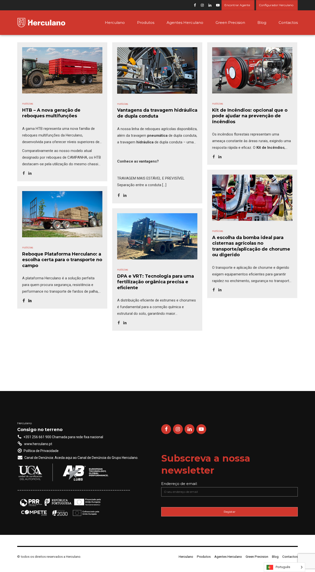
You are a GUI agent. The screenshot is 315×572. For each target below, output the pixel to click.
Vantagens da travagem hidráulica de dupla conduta (157, 113)
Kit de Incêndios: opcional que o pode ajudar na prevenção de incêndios (249, 115)
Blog (261, 22)
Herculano (115, 22)
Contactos (288, 22)
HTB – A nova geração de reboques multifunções (51, 113)
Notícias (27, 103)
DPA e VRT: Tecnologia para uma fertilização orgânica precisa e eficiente (155, 281)
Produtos (145, 22)
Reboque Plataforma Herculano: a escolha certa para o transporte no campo (62, 259)
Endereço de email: (179, 483)
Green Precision (230, 22)
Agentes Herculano (185, 22)
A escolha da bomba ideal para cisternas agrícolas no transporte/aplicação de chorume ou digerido (251, 246)
